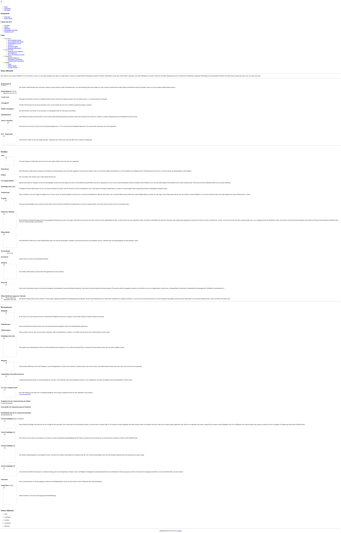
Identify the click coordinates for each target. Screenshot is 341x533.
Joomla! (179, 530)
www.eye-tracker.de (24, 394)
